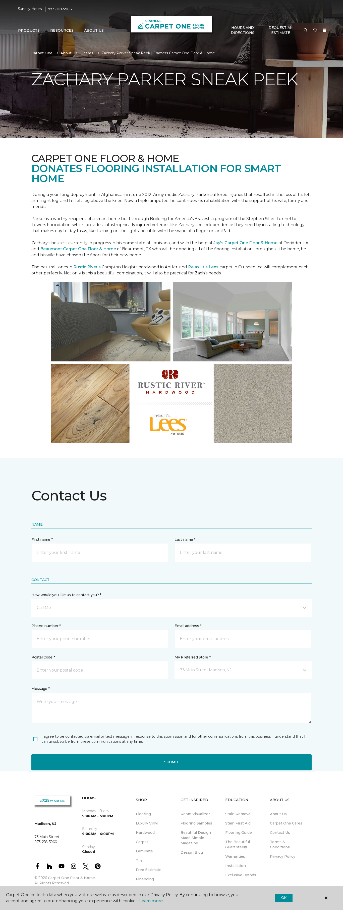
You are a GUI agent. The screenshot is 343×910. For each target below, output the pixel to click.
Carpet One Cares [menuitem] (286, 823)
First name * (42, 539)
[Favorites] (315, 30)
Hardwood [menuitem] (145, 832)
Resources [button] (62, 30)
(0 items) (324, 30)
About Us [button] (94, 30)
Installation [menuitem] (235, 865)
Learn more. (151, 900)
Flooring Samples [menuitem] (196, 823)
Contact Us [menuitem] (280, 832)
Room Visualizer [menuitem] (195, 814)
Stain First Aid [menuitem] (238, 823)
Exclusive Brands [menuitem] (240, 875)
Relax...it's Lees (203, 267)
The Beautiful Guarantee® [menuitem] (237, 844)
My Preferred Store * (192, 657)
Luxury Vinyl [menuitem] (147, 823)
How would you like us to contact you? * (66, 595)
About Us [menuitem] (278, 814)
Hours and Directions (242, 30)
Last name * (185, 539)
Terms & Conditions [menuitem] (280, 844)
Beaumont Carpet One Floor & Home (78, 248)
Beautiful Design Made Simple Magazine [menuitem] (196, 837)
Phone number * (46, 626)
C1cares (86, 53)
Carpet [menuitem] (142, 842)
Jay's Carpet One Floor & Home (245, 242)
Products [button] (29, 30)
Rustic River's (87, 267)
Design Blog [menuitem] (192, 852)
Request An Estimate (281, 30)
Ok (284, 897)
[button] (305, 30)
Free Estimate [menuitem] (148, 869)
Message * (40, 688)
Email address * (188, 626)
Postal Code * (43, 657)
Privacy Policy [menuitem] (282, 856)
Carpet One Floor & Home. (72, 878)
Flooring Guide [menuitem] (238, 832)
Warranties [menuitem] (235, 856)
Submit (171, 762)
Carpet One (41, 53)
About (66, 53)
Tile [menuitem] (139, 860)
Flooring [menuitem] (143, 814)
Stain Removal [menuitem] (238, 814)
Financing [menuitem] (145, 879)
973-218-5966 (60, 9)
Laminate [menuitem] (144, 851)
